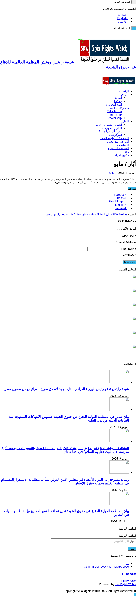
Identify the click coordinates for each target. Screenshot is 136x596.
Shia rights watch (85, 214)
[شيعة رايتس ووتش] (118, 85)
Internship (115, 114)
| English (123, 18)
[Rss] (135, 5)
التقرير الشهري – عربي (108, 124)
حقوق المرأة (122, 155)
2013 (111, 172)
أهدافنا (118, 98)
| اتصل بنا (123, 15)
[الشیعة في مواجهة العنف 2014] (126, 343)
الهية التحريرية (113, 104)
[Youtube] (126, 5)
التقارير (124, 121)
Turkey (123, 214)
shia (70, 214)
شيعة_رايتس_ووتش (56, 214)
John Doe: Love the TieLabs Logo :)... (106, 566)
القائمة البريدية (127, 535)
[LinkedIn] (129, 5)
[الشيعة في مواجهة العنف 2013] (126, 357)
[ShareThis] (124, 5)
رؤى (126, 151)
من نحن (124, 94)
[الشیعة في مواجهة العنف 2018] (126, 287)
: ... (127, 563)
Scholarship (114, 118)
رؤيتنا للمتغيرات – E (110, 131)
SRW (115, 214)
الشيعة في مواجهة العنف (114, 138)
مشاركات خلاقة (119, 108)
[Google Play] (118, 5)
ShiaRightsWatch (125, 584)
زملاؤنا (118, 101)
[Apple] (122, 5)
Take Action (114, 111)
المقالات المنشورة (118, 148)
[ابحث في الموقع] (133, 2)
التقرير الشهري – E (111, 128)
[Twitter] (131, 5)
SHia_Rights (104, 214)
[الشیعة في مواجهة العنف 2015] (126, 329)
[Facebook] (133, 5)
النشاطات (123, 145)
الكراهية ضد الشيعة (117, 141)
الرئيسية (124, 91)
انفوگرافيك (115, 135)
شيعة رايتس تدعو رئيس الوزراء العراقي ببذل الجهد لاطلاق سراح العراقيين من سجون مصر (67, 389)
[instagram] (120, 5)
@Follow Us (128, 573)
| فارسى (123, 21)
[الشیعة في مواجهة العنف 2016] (126, 315)
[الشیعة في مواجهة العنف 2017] (126, 301)
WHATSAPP (129, 235)
